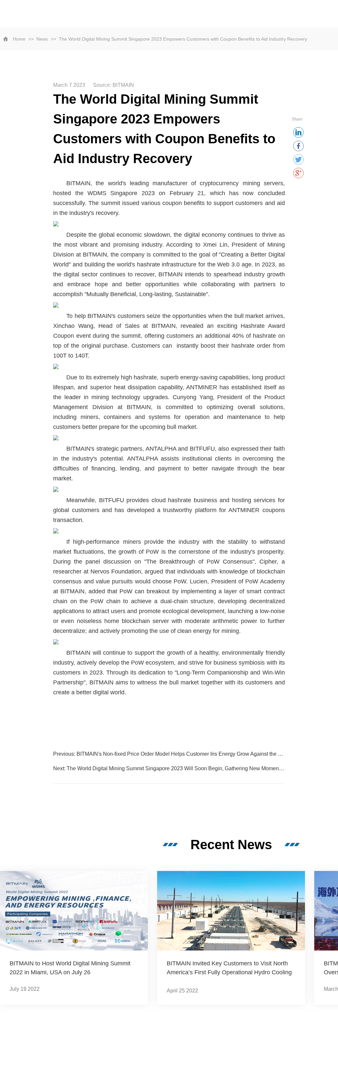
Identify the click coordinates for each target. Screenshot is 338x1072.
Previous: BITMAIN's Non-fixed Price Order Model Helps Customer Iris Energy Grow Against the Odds (169, 754)
